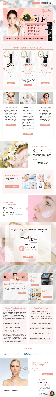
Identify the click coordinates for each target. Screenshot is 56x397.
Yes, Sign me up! (47, 374)
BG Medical (12, 229)
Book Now (36, 2)
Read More (10, 83)
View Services (10, 124)
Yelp (4, 210)
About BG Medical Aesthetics (45, 292)
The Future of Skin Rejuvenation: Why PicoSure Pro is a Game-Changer (34, 278)
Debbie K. (7, 212)
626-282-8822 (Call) (46, 2)
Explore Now (28, 256)
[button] (54, 21)
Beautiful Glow (24, 229)
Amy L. (7, 207)
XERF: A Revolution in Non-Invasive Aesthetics (13, 284)
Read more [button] (35, 159)
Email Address (35, 368)
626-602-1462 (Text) (46, 3)
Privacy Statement (6, 392)
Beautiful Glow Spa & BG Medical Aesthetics (12, 208)
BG (40, 107)
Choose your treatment (12, 186)
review (10, 207)
